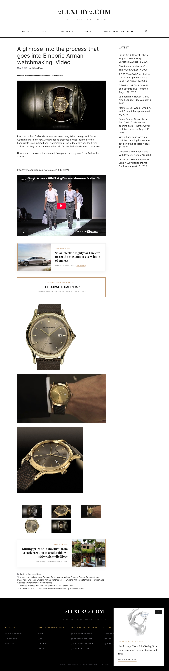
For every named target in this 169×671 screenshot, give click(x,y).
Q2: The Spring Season (82, 639)
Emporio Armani (78, 577)
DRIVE (26, 31)
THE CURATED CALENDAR (119, 31)
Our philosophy (13, 634)
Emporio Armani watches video (51, 580)
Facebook (109, 634)
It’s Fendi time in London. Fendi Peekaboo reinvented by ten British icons (52, 588)
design (80, 136)
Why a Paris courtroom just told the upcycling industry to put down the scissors (134, 140)
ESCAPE (87, 31)
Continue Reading (127, 660)
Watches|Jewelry (36, 574)
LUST (45, 31)
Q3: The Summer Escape (82, 644)
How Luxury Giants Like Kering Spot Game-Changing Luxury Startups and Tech (137, 650)
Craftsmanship (56, 75)
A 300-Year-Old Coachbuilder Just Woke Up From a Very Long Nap (135, 77)
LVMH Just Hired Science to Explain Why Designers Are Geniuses (134, 163)
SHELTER (65, 31)
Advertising (11, 639)
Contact (9, 644)
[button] (32, 31)
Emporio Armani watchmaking (79, 580)
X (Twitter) (109, 644)
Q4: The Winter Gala (81, 649)
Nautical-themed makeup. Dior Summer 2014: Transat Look (46, 586)
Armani (23, 577)
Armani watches (34, 577)
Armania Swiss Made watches (56, 577)
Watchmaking (46, 583)
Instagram (109, 639)
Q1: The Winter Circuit (81, 634)
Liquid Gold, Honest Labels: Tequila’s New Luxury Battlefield (133, 58)
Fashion (23, 574)
